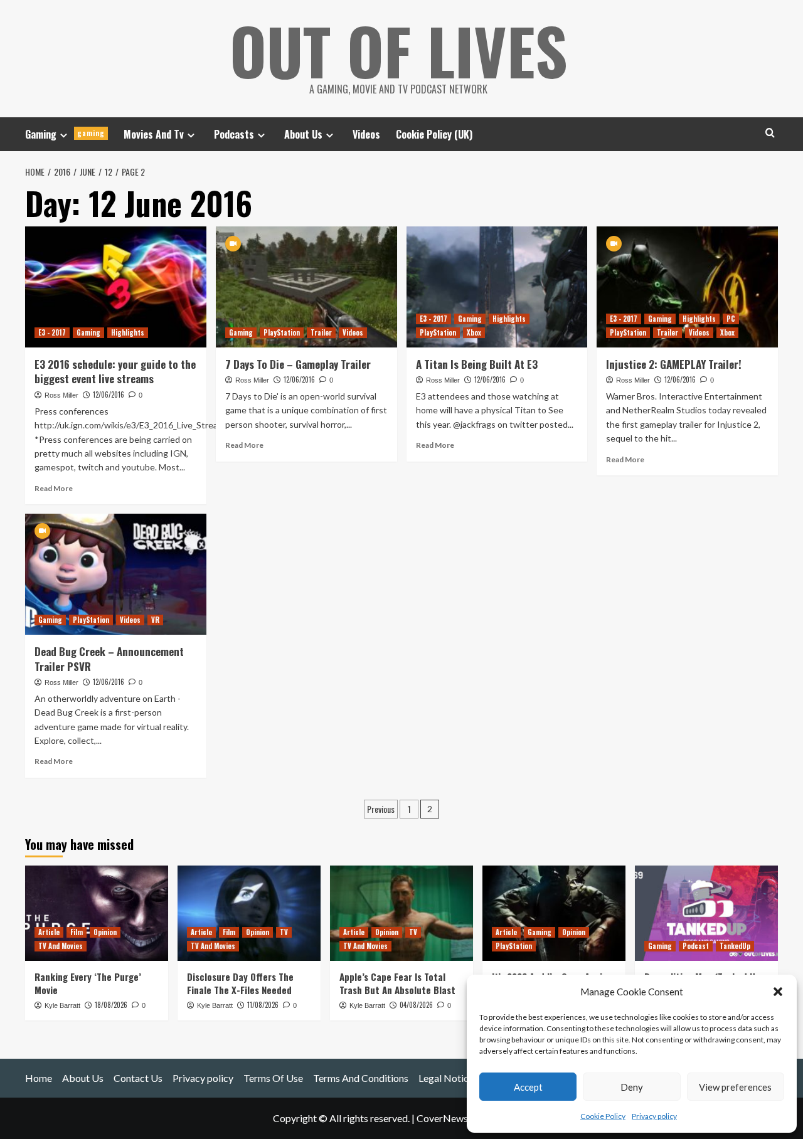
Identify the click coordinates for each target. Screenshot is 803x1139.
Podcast (696, 946)
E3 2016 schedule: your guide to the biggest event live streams (115, 371)
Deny (631, 1087)
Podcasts (234, 134)
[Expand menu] (63, 135)
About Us (303, 134)
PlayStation (281, 332)
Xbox (474, 332)
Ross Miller (61, 395)
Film (76, 932)
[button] (778, 991)
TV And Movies (60, 946)
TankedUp (735, 946)
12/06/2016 (108, 394)
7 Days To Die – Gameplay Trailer (298, 364)
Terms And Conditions (360, 1078)
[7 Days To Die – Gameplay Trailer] (306, 286)
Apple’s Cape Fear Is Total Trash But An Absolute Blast (397, 983)
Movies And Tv (154, 134)
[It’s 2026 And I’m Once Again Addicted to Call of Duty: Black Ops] (553, 913)
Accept (528, 1087)
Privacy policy (654, 1116)
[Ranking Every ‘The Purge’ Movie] (96, 913)
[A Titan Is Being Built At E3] (497, 286)
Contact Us (138, 1078)
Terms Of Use (273, 1078)
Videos (366, 134)
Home (38, 1078)
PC (730, 319)
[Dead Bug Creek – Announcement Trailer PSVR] (115, 574)
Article (49, 932)
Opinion (105, 932)
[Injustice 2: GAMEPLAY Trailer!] (687, 286)
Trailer (321, 332)
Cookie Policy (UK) (434, 134)
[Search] (770, 133)
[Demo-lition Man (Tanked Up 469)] (706, 913)
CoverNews (442, 1118)
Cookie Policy (602, 1116)
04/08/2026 (416, 1005)
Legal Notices (448, 1078)
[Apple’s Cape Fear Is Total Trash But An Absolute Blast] (401, 913)
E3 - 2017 (52, 332)
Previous (381, 808)
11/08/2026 (263, 1005)
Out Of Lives (399, 50)
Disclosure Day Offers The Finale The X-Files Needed (240, 983)
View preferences (735, 1087)
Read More (54, 488)
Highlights (127, 332)
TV (284, 932)
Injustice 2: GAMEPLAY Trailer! (674, 364)
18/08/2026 (111, 1005)
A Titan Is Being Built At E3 (477, 364)
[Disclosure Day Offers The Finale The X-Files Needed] (249, 913)
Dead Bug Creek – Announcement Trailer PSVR (109, 659)
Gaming (65, 134)
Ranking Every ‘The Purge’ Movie (88, 983)
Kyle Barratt (62, 1005)
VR (155, 620)
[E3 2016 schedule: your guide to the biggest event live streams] (115, 286)
